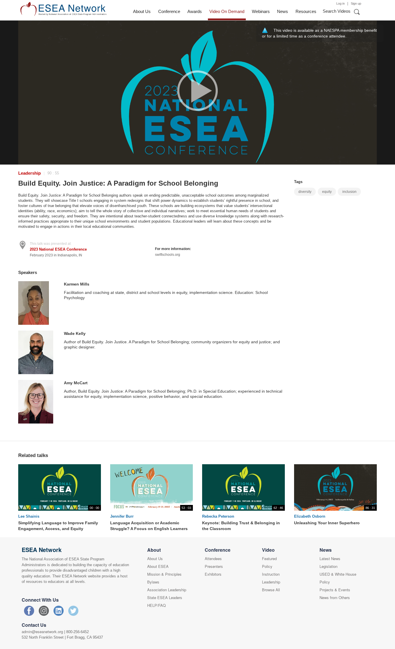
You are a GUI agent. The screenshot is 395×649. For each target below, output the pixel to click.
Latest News (330, 558)
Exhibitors (213, 574)
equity (327, 192)
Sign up (356, 3)
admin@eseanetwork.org (42, 631)
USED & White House (338, 574)
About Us (142, 11)
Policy (267, 566)
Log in (340, 3)
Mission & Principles (164, 574)
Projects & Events (335, 589)
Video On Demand (226, 11)
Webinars (261, 11)
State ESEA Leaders (164, 597)
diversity (304, 192)
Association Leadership (166, 589)
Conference (169, 11)
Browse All (271, 589)
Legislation (328, 566)
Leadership (29, 173)
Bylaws (153, 582)
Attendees (213, 558)
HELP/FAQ (156, 605)
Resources (306, 11)
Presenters (214, 566)
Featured (269, 558)
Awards (194, 11)
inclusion (349, 192)
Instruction (271, 574)
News (282, 11)
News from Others (335, 597)
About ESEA (158, 566)
